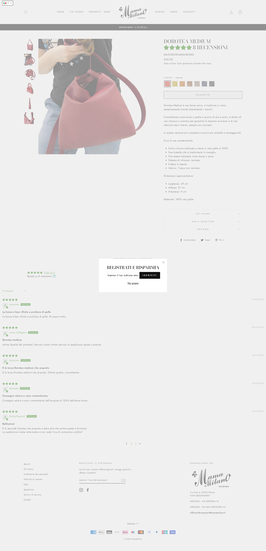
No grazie (133, 283)
